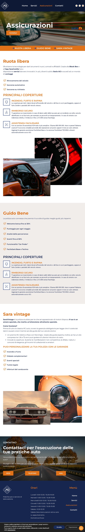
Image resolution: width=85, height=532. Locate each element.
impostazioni (11, 530)
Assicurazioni (46, 6)
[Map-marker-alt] (76, 6)
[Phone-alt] (80, 6)
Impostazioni (73, 527)
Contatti (59, 6)
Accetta (59, 527)
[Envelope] (83, 6)
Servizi (34, 6)
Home (25, 6)
